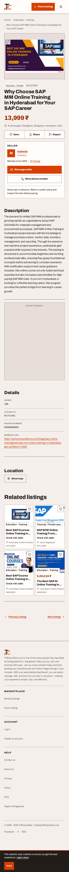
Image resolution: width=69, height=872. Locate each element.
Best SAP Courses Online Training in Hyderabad (18, 533)
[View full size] (34, 56)
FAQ (6, 797)
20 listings (35, 161)
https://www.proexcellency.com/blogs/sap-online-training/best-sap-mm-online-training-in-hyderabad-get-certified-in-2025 (33, 443)
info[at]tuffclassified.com (46, 825)
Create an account (13, 738)
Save (16, 134)
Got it (9, 866)
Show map (17, 478)
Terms (7, 788)
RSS (24, 832)
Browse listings (12, 698)
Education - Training (14, 85)
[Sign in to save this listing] (30, 509)
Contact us (9, 760)
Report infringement (14, 806)
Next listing (54, 616)
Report (57, 134)
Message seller (23, 169)
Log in (7, 729)
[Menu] (61, 7)
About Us (9, 769)
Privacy (8, 778)
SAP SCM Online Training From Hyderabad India (48, 533)
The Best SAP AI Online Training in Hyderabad (48, 584)
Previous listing (17, 616)
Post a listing (10, 708)
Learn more (23, 857)
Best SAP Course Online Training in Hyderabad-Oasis (17, 579)
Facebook (9, 832)
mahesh (22, 151)
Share (36, 134)
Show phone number (36, 179)
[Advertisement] (34, 343)
